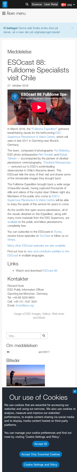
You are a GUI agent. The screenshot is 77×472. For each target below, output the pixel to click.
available (12, 222)
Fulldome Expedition (44, 129)
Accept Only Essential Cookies (40, 454)
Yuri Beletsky (62, 150)
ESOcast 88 (50, 270)
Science (37, 4)
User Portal (51, 4)
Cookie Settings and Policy (40, 464)
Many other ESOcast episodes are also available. (36, 245)
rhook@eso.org (25, 305)
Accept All (40, 444)
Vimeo (11, 239)
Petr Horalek (45, 154)
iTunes (57, 231)
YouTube (44, 235)
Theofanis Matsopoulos (57, 162)
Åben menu (16, 13)
